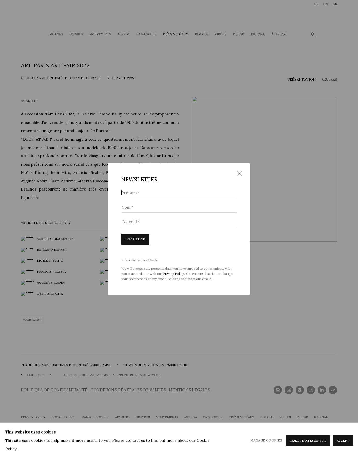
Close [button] (238, 175)
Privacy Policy (173, 274)
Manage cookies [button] (266, 440)
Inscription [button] (135, 239)
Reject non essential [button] (308, 440)
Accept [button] (343, 440)
